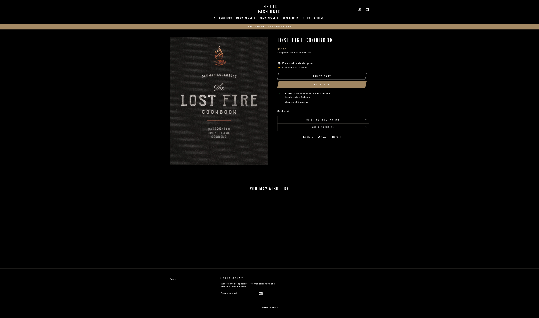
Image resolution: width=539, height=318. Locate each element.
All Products (223, 18)
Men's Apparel (245, 18)
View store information (296, 102)
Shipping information (323, 120)
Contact (319, 18)
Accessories (291, 18)
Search (173, 279)
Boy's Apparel (269, 18)
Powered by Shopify (269, 307)
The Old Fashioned (269, 9)
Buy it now (322, 84)
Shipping (282, 52)
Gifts (306, 18)
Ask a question (323, 127)
